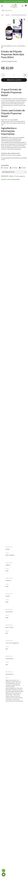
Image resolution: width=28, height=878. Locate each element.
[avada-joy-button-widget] (3, 874)
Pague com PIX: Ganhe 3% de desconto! (14, 1)
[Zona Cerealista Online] (14, 6)
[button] (25, 5)
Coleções (7, 15)
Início (2, 15)
